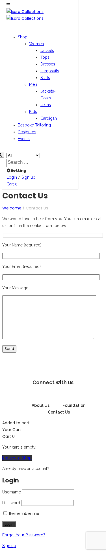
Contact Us (59, 412)
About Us (40, 405)
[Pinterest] (66, 394)
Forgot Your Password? (23, 535)
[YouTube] (80, 394)
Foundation (74, 405)
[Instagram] (39, 394)
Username (11, 492)
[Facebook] (26, 394)
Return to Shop (17, 458)
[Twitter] (53, 394)
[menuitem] (22, 37)
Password (11, 502)
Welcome (11, 208)
